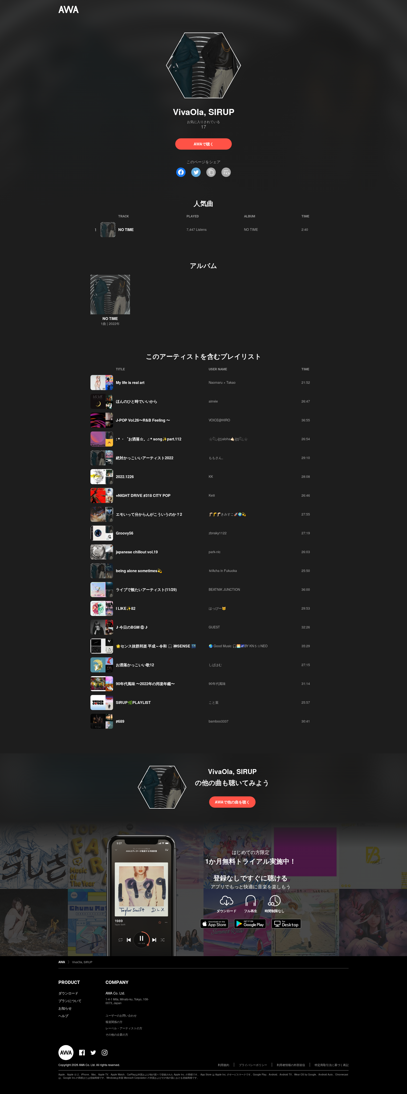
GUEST (214, 627)
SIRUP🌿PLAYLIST (133, 702)
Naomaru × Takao (222, 382)
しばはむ (215, 664)
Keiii (212, 495)
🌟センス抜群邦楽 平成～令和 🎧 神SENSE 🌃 (156, 646)
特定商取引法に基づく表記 (332, 1065)
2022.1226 (125, 476)
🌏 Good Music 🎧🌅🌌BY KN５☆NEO (238, 645)
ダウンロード (68, 993)
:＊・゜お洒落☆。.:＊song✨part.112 (148, 439)
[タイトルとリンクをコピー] (211, 172)
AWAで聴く (204, 144)
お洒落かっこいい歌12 (135, 664)
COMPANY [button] (117, 982)
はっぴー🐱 (217, 608)
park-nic (214, 551)
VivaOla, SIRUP (82, 962)
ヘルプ (63, 1015)
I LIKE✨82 (125, 608)
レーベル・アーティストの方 (124, 1028)
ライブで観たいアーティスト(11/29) (146, 589)
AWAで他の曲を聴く (232, 802)
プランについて (69, 1000)
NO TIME (126, 229)
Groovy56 (124, 533)
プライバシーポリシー (253, 1065)
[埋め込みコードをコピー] (226, 172)
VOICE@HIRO (219, 420)
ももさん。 (217, 457)
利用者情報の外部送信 (291, 1065)
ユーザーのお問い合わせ (121, 1015)
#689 (120, 721)
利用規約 (223, 1065)
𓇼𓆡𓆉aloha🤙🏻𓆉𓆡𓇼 (228, 438)
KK (211, 476)
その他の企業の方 (117, 1034)
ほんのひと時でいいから (136, 401)
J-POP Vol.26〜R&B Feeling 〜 (143, 420)
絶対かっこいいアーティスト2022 (144, 457)
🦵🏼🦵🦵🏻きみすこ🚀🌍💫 (227, 514)
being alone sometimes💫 (139, 570)
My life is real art (130, 382)
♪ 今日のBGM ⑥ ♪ (132, 627)
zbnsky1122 (218, 533)
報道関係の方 (114, 1022)
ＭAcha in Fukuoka (223, 570)
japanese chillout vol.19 (137, 552)
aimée (213, 401)
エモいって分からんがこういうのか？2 (149, 514)
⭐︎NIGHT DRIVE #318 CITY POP (143, 495)
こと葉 (214, 702)
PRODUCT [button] (69, 982)
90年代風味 (217, 683)
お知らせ (65, 1008)
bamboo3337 (218, 721)
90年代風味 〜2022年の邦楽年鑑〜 (145, 683)
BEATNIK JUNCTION (224, 589)
